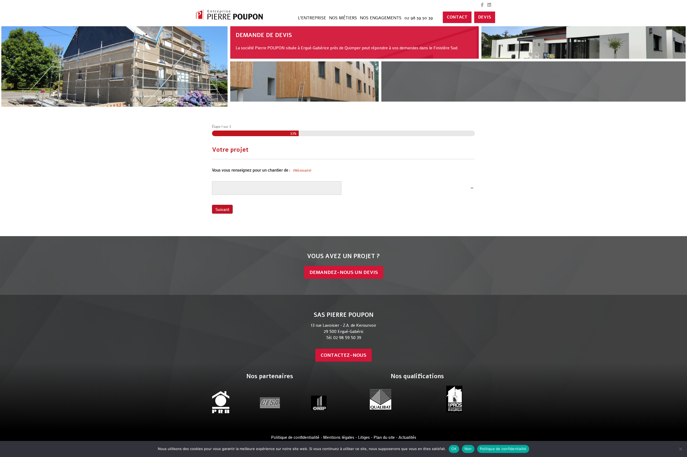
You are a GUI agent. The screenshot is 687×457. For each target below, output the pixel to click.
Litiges (364, 437)
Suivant (222, 209)
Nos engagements (380, 18)
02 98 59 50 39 (418, 18)
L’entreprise (312, 18)
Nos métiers (343, 18)
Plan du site (385, 437)
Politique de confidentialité (295, 437)
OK (453, 449)
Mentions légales (338, 437)
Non (468, 449)
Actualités (407, 437)
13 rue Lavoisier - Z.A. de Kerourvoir (343, 325)
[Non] (680, 449)
